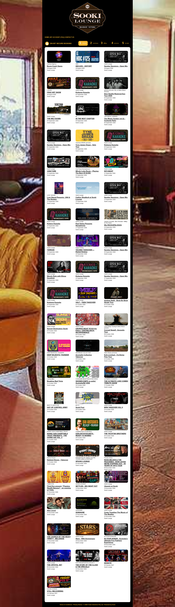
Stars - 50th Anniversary (85, 539)
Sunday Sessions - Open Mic (116, 66)
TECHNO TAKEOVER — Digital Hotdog (85, 251)
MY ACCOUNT (55, 37)
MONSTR (107, 563)
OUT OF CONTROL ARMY (57, 407)
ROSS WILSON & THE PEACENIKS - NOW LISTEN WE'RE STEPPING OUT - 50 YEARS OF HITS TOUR (115, 463)
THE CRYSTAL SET (54, 565)
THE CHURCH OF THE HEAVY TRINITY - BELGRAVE (59, 538)
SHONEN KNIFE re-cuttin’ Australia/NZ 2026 (86, 382)
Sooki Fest (80, 407)
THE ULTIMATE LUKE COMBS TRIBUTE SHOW (116, 382)
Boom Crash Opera (54, 66)
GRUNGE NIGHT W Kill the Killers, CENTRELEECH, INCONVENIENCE (86, 330)
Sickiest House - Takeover (57, 460)
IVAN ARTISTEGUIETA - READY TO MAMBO (85, 434)
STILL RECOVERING (55, 591)
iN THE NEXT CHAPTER (85, 119)
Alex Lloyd (51, 510)
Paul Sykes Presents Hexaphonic (84, 224)
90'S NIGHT (108, 171)
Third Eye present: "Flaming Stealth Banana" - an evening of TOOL (59, 488)
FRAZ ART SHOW (54, 92)
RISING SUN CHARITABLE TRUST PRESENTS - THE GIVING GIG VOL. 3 (57, 435)
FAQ (62, 37)
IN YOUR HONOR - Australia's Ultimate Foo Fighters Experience (116, 540)
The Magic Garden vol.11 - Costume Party (114, 119)
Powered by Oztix (109, 604)
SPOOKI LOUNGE (83, 461)
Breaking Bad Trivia (55, 381)
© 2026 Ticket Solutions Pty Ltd (93, 604)
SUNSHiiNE (80, 512)
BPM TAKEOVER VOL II (113, 407)
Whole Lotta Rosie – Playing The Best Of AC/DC (87, 172)
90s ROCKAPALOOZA (113, 225)
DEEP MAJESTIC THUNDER (58, 355)
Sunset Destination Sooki (57, 329)
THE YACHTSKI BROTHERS (115, 434)
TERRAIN (50, 250)
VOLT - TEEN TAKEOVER (85, 302)
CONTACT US (69, 37)
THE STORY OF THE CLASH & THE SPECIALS (87, 566)
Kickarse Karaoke (83, 92)
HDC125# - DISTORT (84, 66)
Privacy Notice (77, 604)
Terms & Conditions (66, 604)
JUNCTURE (51, 171)
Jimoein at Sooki (111, 486)
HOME (47, 37)
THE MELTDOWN (54, 119)
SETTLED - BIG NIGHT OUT (87, 486)
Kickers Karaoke (53, 224)
